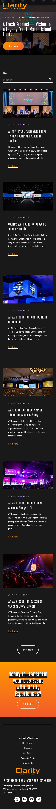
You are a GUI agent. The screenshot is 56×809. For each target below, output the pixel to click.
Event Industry (12, 97)
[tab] (17, 61)
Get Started (28, 704)
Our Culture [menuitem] (28, 753)
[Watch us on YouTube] (31, 799)
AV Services (11, 91)
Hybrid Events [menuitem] (28, 743)
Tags (5, 72)
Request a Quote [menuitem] (28, 758)
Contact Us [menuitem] (28, 763)
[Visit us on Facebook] (17, 799)
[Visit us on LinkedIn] (24, 799)
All (6, 81)
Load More (28, 649)
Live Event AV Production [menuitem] (28, 738)
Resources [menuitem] (28, 748)
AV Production (12, 86)
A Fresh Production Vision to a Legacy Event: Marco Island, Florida (27, 29)
